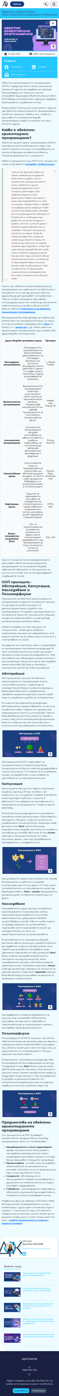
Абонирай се (17, 74)
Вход (17, 4)
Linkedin (42, 67)
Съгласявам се (21, 1391)
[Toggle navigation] (54, 4)
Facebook (15, 67)
